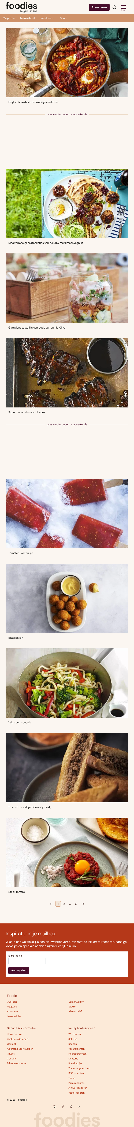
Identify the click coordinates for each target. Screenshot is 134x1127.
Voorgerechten (76, 1048)
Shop (63, 18)
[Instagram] (54, 1107)
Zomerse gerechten (79, 1068)
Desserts (73, 1058)
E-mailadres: (15, 955)
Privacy (11, 1053)
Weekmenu (48, 18)
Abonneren (99, 7)
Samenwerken (76, 1001)
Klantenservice (15, 1034)
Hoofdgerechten (77, 1053)
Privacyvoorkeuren (17, 1063)
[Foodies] (21, 7)
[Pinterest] (71, 1107)
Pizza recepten (76, 1082)
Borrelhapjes (75, 1063)
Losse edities (14, 1016)
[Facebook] (63, 1107)
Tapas (71, 1078)
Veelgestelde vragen (18, 1039)
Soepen (72, 1043)
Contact (11, 1043)
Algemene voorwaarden (20, 1048)
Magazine (9, 18)
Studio (72, 1006)
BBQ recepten (76, 1073)
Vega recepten (76, 1092)
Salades (72, 1039)
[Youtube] (79, 1107)
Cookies (11, 1058)
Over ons (12, 1001)
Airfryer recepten (77, 1087)
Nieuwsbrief (27, 18)
